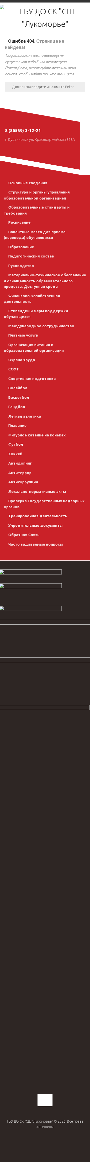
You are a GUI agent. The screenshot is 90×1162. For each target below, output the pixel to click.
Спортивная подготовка (32, 378)
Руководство (21, 266)
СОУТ (13, 369)
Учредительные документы (35, 525)
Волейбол (17, 388)
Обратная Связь (24, 535)
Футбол (15, 444)
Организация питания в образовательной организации (34, 348)
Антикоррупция (23, 482)
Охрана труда (21, 360)
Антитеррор (20, 473)
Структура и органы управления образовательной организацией (37, 195)
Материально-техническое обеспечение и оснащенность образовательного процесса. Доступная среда (45, 281)
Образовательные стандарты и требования (37, 210)
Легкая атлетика (24, 416)
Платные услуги (23, 335)
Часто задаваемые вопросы (35, 544)
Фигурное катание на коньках (37, 435)
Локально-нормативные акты (37, 491)
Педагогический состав (31, 256)
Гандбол (16, 407)
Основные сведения (27, 183)
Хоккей (15, 454)
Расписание (19, 222)
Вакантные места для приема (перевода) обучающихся (35, 235)
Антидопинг (20, 463)
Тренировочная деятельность (37, 516)
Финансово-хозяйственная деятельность (32, 299)
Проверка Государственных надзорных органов (44, 504)
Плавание (17, 425)
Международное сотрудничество (41, 326)
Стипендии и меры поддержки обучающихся (36, 314)
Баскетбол (18, 397)
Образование (21, 247)
